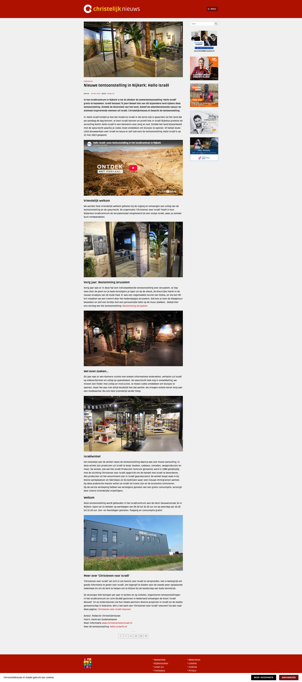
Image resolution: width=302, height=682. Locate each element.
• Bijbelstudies (160, 663)
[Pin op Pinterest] (136, 636)
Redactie (110, 94)
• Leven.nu (158, 667)
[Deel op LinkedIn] (141, 636)
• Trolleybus (159, 670)
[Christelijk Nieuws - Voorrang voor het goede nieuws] (113, 9)
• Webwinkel (159, 659)
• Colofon (192, 663)
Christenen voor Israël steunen (114, 609)
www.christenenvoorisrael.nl (117, 623)
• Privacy (191, 670)
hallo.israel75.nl (118, 626)
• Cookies (192, 667)
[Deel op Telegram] (146, 636)
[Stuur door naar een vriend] (131, 636)
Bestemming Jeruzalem (134, 305)
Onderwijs (88, 81)
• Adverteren (193, 659)
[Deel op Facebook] (120, 636)
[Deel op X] (126, 636)
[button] (212, 9)
